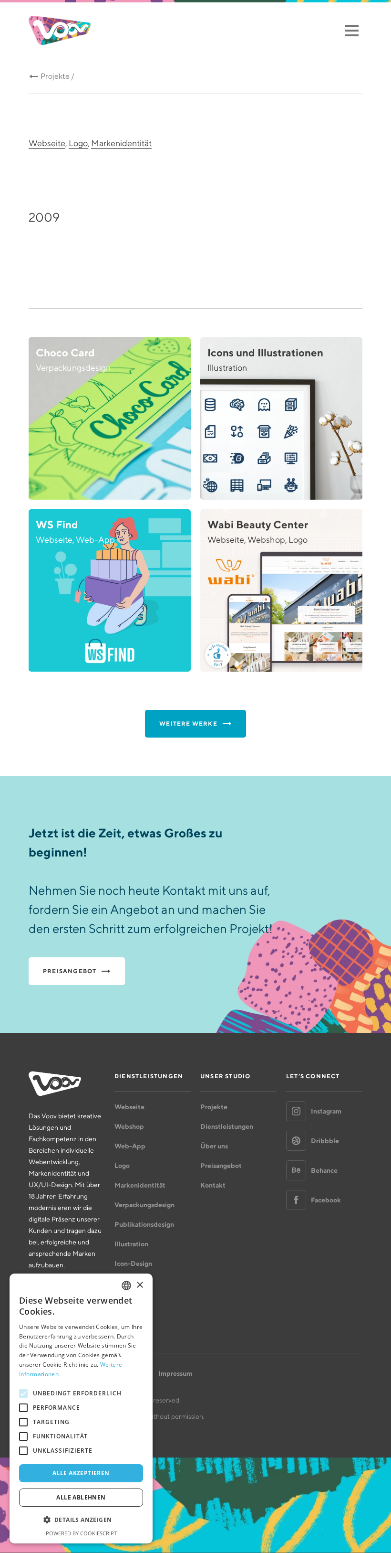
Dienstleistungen (226, 1126)
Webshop (129, 1126)
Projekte (213, 1107)
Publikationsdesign (144, 1224)
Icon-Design (133, 1263)
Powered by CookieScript (81, 1533)
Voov (60, 30)
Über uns (214, 1146)
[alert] (81, 1408)
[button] (81, 1520)
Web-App (129, 1146)
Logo (78, 143)
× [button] (139, 1285)
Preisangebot (221, 1165)
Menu (351, 30)
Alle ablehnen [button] (80, 1497)
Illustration (131, 1244)
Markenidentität (121, 143)
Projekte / (57, 76)
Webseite (47, 143)
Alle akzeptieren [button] (80, 1473)
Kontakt (213, 1185)
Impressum (175, 1373)
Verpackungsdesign (144, 1204)
